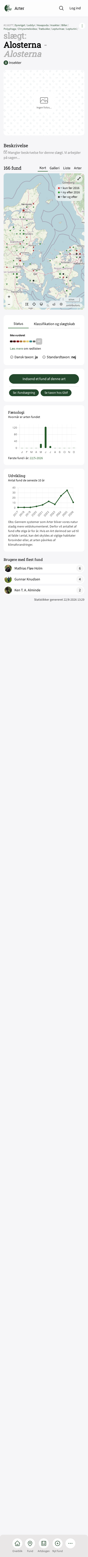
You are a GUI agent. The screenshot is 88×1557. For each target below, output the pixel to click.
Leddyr (32, 25)
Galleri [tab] (55, 168)
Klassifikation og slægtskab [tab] (54, 323)
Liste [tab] (66, 168)
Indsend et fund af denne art (44, 378)
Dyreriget (21, 25)
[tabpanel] (44, 347)
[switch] (26, 304)
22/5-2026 (36, 458)
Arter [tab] (78, 168)
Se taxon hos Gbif (56, 392)
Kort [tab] (42, 168)
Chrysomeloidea (28, 29)
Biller (65, 25)
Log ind (75, 8)
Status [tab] (18, 323)
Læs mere (16, 348)
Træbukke (45, 29)
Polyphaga (11, 29)
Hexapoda (43, 25)
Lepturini (72, 29)
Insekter (55, 25)
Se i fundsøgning (24, 392)
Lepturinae (59, 29)
